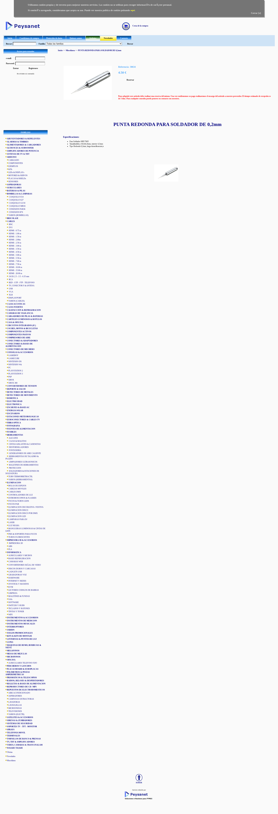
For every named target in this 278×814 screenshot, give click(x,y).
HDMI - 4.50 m (14, 252)
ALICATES (13, 438)
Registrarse (33, 68)
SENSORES (13, 181)
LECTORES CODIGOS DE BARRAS (23, 590)
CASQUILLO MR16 (16, 206)
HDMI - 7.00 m (14, 261)
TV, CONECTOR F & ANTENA (21, 285)
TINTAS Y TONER (16, 611)
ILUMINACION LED (17, 516)
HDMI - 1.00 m (14, 233)
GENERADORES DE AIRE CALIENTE (24, 453)
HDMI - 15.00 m (15, 270)
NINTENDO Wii (15, 364)
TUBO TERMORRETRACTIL (20, 476)
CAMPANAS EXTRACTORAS (21, 699)
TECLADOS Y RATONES (19, 608)
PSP (10, 377)
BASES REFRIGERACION (19, 558)
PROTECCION (14, 468)
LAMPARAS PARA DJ (17, 519)
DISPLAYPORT (14, 298)
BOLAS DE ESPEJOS (17, 486)
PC (9, 367)
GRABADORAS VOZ (17, 575)
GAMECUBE (13, 358)
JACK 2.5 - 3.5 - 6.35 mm (18, 276)
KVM (10, 587)
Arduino (92, 38)
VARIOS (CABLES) (16, 301)
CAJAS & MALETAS (17, 441)
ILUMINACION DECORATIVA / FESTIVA (25, 507)
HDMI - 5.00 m (14, 255)
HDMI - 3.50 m (14, 249)
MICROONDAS (15, 708)
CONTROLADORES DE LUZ (20, 495)
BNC (10, 224)
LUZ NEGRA (13, 525)
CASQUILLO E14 (15, 197)
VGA (10, 292)
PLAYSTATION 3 (15, 374)
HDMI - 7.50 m (14, 264)
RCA (10, 279)
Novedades (108, 38)
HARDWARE (13, 578)
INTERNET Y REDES (17, 581)
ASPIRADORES (15, 696)
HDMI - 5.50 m (14, 258)
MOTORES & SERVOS (18, 175)
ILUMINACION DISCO (18, 510)
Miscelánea (11, 760)
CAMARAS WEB (15, 561)
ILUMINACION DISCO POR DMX (23, 513)
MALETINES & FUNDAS (19, 596)
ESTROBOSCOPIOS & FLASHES (22, 498)
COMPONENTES (15, 163)
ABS (10, 546)
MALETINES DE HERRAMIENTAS (23, 465)
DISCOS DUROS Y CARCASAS (22, 569)
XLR (10, 295)
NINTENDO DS (15, 361)
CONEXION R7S (15, 212)
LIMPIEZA (12, 593)
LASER (11, 522)
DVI (10, 227)
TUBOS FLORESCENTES (19, 537)
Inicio (10, 38)
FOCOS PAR (13, 504)
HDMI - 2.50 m (14, 243)
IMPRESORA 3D (15, 543)
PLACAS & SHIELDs (17, 178)
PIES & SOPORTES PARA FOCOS (22, 534)
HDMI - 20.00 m (15, 273)
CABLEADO (13, 160)
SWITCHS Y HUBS (16, 605)
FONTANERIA (14, 450)
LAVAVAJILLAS (15, 705)
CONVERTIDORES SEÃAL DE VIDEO (24, 565)
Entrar (16, 68)
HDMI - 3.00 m (14, 246)
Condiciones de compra (29, 38)
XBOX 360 (12, 383)
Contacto (124, 38)
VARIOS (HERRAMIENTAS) (20, 479)
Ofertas (10, 752)
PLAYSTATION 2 (15, 371)
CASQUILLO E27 (15, 200)
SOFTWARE (13, 602)
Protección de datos (54, 38)
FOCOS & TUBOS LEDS (18, 501)
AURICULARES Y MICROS (20, 555)
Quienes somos (76, 38)
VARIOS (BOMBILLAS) (18, 215)
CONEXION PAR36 (16, 209)
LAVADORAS (14, 702)
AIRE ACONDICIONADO (19, 693)
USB (10, 289)
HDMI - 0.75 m (14, 230)
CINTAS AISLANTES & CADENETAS (24, 444)
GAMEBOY (13, 355)
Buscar (130, 44)
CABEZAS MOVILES (17, 489)
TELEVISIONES (15, 711)
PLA (10, 549)
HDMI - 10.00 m (15, 267)
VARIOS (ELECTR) (16, 714)
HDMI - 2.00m (14, 240)
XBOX (11, 380)
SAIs (10, 599)
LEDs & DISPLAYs (16, 172)
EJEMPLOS (13, 166)
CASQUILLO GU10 (16, 203)
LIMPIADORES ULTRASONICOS (22, 462)
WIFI (10, 614)
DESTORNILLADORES (18, 447)
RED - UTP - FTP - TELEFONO (21, 282)
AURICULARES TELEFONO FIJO (22, 663)
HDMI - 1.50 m (14, 237)
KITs (10, 169)
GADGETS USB (15, 572)
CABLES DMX (14, 492)
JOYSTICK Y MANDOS (18, 584)
